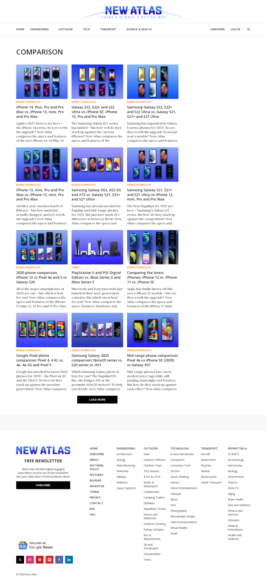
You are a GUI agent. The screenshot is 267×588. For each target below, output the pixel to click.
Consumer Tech (180, 465)
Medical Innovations (235, 527)
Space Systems (126, 488)
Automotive (208, 460)
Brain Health (236, 499)
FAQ (92, 514)
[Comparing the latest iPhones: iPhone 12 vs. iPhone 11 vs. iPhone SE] (152, 247)
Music (174, 499)
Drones (175, 471)
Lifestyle (175, 494)
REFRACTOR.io (237, 448)
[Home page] (133, 11)
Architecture (124, 454)
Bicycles (206, 465)
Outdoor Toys (152, 465)
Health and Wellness (235, 537)
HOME (20, 29)
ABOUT (94, 460)
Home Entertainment (183, 488)
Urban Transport (211, 482)
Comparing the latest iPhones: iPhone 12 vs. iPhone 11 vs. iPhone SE (152, 277)
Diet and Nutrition (239, 505)
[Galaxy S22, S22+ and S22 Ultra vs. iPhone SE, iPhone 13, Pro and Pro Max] (97, 81)
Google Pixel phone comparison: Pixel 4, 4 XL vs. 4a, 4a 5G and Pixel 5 (40, 360)
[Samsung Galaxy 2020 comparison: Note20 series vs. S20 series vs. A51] (97, 330)
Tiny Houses (151, 471)
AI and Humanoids (182, 454)
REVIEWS (95, 480)
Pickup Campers (154, 529)
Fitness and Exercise (235, 512)
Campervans (151, 492)
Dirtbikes (149, 503)
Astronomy (235, 465)
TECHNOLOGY (179, 448)
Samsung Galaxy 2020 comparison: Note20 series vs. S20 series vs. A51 (97, 360)
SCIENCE (233, 454)
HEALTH (233, 488)
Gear (147, 454)
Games (75, 267)
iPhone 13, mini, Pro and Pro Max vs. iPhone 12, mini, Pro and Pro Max (40, 195)
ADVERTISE (97, 486)
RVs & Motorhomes (152, 537)
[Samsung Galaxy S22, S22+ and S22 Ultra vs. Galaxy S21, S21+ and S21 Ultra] (152, 81)
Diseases (233, 520)
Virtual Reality (178, 528)
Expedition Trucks (155, 509)
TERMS (94, 492)
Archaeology (236, 460)
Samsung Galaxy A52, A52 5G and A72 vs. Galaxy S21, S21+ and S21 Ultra (96, 195)
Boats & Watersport (151, 484)
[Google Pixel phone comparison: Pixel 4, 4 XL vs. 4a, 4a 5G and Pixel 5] (42, 330)
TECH (86, 29)
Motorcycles (209, 477)
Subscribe (43, 485)
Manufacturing (126, 465)
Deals (174, 533)
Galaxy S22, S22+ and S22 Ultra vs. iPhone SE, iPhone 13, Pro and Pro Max (94, 112)
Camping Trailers (154, 497)
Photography (178, 511)
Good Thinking (179, 477)
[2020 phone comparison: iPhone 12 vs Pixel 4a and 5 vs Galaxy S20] (42, 247)
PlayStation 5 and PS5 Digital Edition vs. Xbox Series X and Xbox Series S (96, 277)
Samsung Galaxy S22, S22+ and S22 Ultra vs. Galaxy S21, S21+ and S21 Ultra (151, 112)
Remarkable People (182, 516)
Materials (122, 471)
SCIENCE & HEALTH (139, 29)
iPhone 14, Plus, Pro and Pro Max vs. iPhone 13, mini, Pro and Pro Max (40, 112)
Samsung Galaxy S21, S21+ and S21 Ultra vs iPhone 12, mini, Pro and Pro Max (150, 195)
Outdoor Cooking (155, 524)
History (174, 482)
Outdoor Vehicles (154, 460)
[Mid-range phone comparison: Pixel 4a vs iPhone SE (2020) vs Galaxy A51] (152, 330)
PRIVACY (95, 497)
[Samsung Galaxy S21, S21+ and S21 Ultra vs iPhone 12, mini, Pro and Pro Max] (152, 164)
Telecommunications (183, 522)
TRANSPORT (108, 29)
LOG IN (235, 29)
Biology (232, 471)
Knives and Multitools (150, 516)
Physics (232, 482)
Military (121, 477)
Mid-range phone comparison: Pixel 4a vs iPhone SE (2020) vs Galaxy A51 (152, 360)
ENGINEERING (39, 29)
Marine (205, 471)
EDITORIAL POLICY (97, 467)
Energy (121, 460)
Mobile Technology (28, 102)
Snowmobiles (152, 554)
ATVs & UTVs (152, 477)
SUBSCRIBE (218, 29)
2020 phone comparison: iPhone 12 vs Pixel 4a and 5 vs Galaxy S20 (41, 277)
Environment (236, 477)
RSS (92, 509)
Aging (231, 494)
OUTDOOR (66, 29)
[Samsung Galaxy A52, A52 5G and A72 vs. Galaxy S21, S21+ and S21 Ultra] (97, 164)
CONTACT (96, 503)
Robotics (122, 482)
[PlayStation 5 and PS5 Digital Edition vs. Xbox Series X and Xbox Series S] (97, 247)
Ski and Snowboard (151, 546)
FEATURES (96, 475)
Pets (173, 505)
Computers (177, 460)
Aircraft (205, 454)
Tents (147, 559)
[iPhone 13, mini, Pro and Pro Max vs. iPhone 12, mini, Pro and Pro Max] (42, 164)
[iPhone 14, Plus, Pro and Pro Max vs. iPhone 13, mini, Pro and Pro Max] (42, 81)
